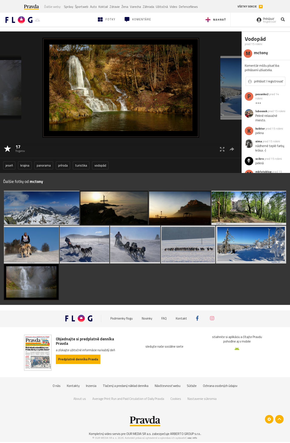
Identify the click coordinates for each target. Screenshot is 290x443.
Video (173, 6)
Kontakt (181, 318)
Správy (68, 6)
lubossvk (261, 111)
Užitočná (162, 6)
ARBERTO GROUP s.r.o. (185, 433)
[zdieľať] (232, 149)
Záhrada (148, 6)
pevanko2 (262, 94)
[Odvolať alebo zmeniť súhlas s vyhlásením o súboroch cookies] (269, 419)
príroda (63, 165)
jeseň (9, 165)
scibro (259, 159)
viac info (192, 438)
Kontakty (73, 386)
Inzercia (91, 386)
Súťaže (192, 386)
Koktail (103, 6)
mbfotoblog (263, 172)
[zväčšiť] (222, 149)
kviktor (260, 128)
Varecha (135, 6)
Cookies (175, 398)
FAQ (164, 318)
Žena (124, 6)
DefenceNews (188, 6)
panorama (44, 165)
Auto (93, 6)
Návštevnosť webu (167, 386)
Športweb (81, 6)
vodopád (100, 165)
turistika (81, 165)
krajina (24, 165)
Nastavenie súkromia (202, 398)
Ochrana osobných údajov (220, 386)
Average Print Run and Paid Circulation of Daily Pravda (128, 398)
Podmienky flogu (121, 318)
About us (79, 398)
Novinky (147, 318)
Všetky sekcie (247, 6)
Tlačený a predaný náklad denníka (125, 386)
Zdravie (115, 6)
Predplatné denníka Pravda (78, 359)
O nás (57, 386)
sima (258, 141)
